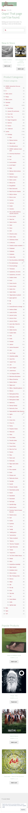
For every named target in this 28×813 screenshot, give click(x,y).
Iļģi (10, 301)
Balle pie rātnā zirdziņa (15, 171)
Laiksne (11, 344)
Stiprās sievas (13, 515)
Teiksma (11, 541)
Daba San (11, 219)
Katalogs (9, 134)
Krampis (11, 341)
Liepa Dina (12, 359)
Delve (10, 228)
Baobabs (11, 174)
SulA (10, 518)
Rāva (10, 455)
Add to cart (7, 66)
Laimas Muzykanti (14, 347)
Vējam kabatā (12, 567)
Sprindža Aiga (12, 504)
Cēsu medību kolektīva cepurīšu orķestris (15, 212)
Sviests (9, 126)
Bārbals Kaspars (13, 177)
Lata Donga (12, 353)
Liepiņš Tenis (12, 362)
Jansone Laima (13, 315)
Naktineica (12, 402)
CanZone (11, 203)
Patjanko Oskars (13, 429)
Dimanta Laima (13, 234)
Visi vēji (11, 587)
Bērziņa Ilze (12, 183)
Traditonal (10, 129)
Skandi (11, 493)
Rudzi (10, 472)
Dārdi (10, 225)
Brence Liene (12, 197)
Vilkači (10, 582)
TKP (7, 614)
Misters (11, 391)
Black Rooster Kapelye (15, 191)
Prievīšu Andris (13, 440)
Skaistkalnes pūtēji (14, 490)
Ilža (10, 304)
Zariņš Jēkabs (12, 599)
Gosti (10, 280)
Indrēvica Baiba (13, 309)
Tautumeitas (12, 535)
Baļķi (10, 168)
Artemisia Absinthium (14, 154)
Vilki (10, 584)
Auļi (10, 156)
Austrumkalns (12, 162)
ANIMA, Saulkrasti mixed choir (15, 150)
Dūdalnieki (11, 248)
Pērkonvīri (11, 432)
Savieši (11, 484)
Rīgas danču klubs (13, 464)
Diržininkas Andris (13, 240)
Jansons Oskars (13, 321)
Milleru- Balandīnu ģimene (15, 388)
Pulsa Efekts (12, 446)
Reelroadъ (12, 461)
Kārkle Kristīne (13, 330)
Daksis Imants (13, 222)
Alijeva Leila (12, 143)
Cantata (11, 200)
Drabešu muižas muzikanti (15, 245)
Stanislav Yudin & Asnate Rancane (15, 511)
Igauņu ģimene (13, 298)
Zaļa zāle (11, 593)
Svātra (11, 521)
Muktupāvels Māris (14, 397)
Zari (10, 596)
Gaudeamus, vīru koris (14, 272)
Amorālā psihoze (13, 146)
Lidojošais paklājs (13, 356)
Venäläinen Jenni (13, 570)
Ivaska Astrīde (13, 312)
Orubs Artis (12, 420)
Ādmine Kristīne (13, 140)
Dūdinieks (11, 251)
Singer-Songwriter (12, 120)
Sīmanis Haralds (13, 487)
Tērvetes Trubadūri (14, 544)
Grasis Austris (13, 283)
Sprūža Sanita (12, 507)
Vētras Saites (12, 573)
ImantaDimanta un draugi (15, 306)
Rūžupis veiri (12, 475)
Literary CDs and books (13, 111)
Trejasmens (12, 553)
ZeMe (10, 602)
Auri (10, 159)
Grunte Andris (12, 286)
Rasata (11, 452)
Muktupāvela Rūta (14, 394)
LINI (10, 365)
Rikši (10, 466)
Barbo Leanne (12, 180)
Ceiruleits (11, 209)
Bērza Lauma (9, 99)
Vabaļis (11, 558)
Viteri (10, 590)
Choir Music (10, 108)
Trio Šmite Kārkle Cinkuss (15, 555)
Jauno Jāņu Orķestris (14, 324)
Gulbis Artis (12, 289)
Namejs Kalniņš (13, 405)
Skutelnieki (12, 498)
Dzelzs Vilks (12, 257)
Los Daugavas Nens (14, 373)
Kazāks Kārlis (12, 333)
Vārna (10, 561)
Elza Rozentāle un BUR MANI (16, 260)
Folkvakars (12, 269)
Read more (14, 702)
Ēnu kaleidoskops (13, 263)
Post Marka (12, 437)
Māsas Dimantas (13, 379)
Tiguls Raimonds (13, 547)
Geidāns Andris (13, 277)
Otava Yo (11, 423)
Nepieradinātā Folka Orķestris (16, 411)
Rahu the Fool (13, 449)
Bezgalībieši (12, 185)
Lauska (7, 131)
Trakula (11, 550)
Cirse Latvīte (12, 216)
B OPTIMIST (12, 165)
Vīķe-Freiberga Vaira (14, 576)
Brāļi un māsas (13, 194)
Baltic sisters (9, 94)
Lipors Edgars (12, 368)
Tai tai (11, 526)
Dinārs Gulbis (12, 237)
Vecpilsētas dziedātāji (14, 564)
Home (4, 10)
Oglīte (11, 414)
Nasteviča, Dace (13, 408)
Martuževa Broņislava (14, 376)
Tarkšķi (11, 529)
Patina (11, 426)
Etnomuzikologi (13, 266)
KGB (10, 336)
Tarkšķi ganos (12, 532)
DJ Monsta (12, 242)
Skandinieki (12, 496)
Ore (10, 417)
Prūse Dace (12, 443)
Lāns (10, 350)
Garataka (8, 102)
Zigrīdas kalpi (12, 605)
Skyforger (11, 501)
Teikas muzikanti (13, 538)
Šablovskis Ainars (13, 478)
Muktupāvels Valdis (14, 400)
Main (7, 608)
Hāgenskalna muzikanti (15, 295)
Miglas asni (12, 385)
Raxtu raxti (12, 458)
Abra (10, 137)
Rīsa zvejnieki (12, 469)
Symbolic (11, 523)
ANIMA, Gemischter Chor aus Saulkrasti (13, 87)
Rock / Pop (10, 117)
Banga (7, 97)
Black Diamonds (13, 188)
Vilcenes (11, 579)
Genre (7, 105)
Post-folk (9, 114)
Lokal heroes (12, 370)
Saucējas (11, 481)
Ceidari (11, 206)
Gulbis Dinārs (12, 292)
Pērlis (10, 434)
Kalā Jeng (11, 327)
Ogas (7, 611)
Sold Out (9, 123)
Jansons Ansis (13, 318)
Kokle (10, 338)
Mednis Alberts (13, 382)
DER (10, 231)
